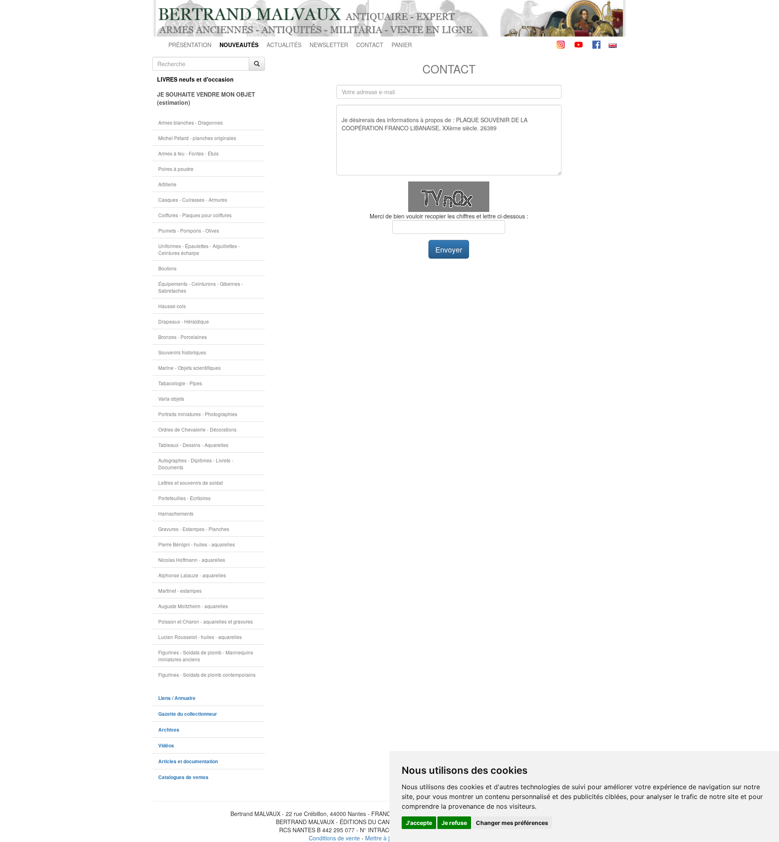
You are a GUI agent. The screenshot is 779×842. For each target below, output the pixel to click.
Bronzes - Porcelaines (182, 336)
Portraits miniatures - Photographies (197, 413)
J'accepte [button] (419, 822)
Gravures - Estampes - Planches (193, 528)
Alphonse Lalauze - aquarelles (192, 575)
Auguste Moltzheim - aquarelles (193, 605)
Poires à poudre (176, 168)
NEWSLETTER (329, 45)
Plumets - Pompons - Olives (188, 230)
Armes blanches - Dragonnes (190, 122)
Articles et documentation (188, 761)
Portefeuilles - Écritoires (184, 497)
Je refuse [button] (454, 822)
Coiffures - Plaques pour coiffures (195, 215)
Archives (168, 729)
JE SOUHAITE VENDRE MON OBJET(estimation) (206, 98)
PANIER (402, 45)
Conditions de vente (334, 838)
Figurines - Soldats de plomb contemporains (207, 674)
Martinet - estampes (180, 590)
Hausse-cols (172, 305)
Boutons (167, 268)
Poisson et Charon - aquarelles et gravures (205, 621)
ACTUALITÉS (284, 45)
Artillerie (167, 184)
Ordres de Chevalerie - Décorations (197, 429)
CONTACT (369, 45)
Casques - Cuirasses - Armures (192, 199)
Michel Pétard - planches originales (197, 137)
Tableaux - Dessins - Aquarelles (193, 444)
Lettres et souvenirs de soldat (190, 482)
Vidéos (166, 745)
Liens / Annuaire (177, 698)
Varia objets (171, 398)
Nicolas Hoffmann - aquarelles (191, 559)
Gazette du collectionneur (187, 713)
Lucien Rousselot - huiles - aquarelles (200, 636)
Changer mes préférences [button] (512, 822)
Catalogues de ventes (183, 777)
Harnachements (176, 513)
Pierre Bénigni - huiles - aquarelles (196, 544)
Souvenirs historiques (182, 352)
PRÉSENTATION (189, 45)
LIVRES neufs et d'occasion (195, 79)
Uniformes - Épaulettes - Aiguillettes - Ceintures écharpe (199, 249)
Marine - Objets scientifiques (189, 367)
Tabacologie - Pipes (180, 383)
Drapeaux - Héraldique (183, 321)
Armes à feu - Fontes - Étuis (188, 153)
